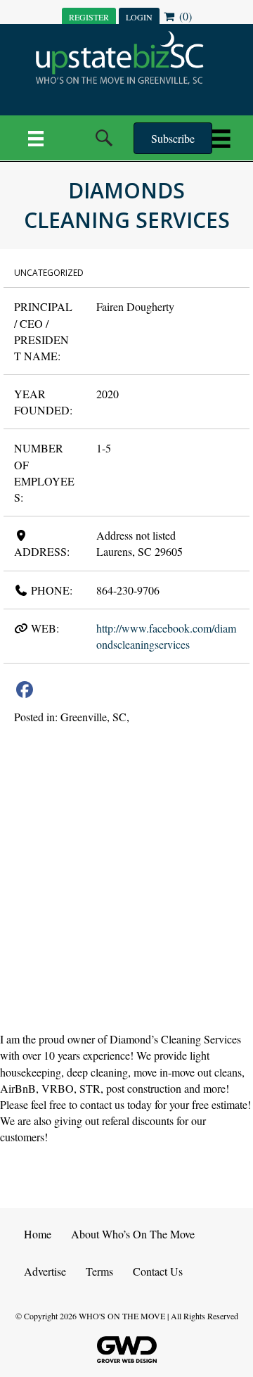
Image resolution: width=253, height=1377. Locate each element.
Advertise (45, 1271)
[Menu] (36, 137)
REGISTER (89, 17)
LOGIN (139, 17)
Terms (99, 1271)
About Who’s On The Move (133, 1233)
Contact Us (158, 1271)
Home (37, 1233)
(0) (184, 15)
